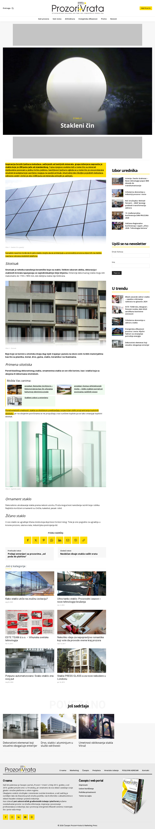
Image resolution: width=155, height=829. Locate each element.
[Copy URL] (83, 540)
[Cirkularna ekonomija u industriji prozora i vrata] (117, 193)
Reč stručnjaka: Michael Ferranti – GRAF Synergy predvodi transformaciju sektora (135, 204)
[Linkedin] (59, 540)
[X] (35, 540)
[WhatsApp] (51, 540)
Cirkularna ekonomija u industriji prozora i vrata (135, 193)
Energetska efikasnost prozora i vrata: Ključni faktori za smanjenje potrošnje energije (135, 332)
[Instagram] (12, 817)
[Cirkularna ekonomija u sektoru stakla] (117, 321)
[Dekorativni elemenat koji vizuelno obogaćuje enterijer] (117, 344)
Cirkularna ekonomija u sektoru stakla (135, 321)
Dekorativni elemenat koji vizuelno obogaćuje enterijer (137, 343)
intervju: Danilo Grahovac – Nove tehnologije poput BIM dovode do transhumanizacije (137, 182)
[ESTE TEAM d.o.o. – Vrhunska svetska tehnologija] (29, 622)
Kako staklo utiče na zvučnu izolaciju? (26, 598)
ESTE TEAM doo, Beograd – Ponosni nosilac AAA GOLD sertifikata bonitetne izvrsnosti (136, 310)
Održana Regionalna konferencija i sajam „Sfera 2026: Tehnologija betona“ (136, 225)
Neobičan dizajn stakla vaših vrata (78, 554)
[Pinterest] (43, 540)
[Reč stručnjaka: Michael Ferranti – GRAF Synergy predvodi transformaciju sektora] (117, 203)
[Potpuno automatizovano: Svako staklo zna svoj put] (29, 660)
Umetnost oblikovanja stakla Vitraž (96, 744)
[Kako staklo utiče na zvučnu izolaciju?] (29, 583)
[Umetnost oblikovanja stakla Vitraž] (96, 726)
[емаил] (67, 540)
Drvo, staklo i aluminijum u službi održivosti (57, 744)
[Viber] (75, 540)
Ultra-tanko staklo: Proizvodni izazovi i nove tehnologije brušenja (79, 600)
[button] (9, 8)
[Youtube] (25, 817)
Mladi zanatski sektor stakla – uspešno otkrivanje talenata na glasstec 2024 (137, 299)
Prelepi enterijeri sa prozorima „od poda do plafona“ (27, 555)
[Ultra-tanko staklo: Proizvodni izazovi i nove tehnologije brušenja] (81, 583)
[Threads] (32, 817)
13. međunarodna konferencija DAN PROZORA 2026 (136, 215)
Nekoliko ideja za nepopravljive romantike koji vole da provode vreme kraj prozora (80, 639)
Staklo (77, 118)
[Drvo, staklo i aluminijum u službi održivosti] (58, 726)
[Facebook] (27, 540)
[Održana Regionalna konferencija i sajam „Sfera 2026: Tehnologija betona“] (117, 226)
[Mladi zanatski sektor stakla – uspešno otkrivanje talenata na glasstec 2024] (117, 299)
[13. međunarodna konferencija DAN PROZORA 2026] (117, 215)
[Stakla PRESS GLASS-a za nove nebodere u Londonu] (81, 660)
